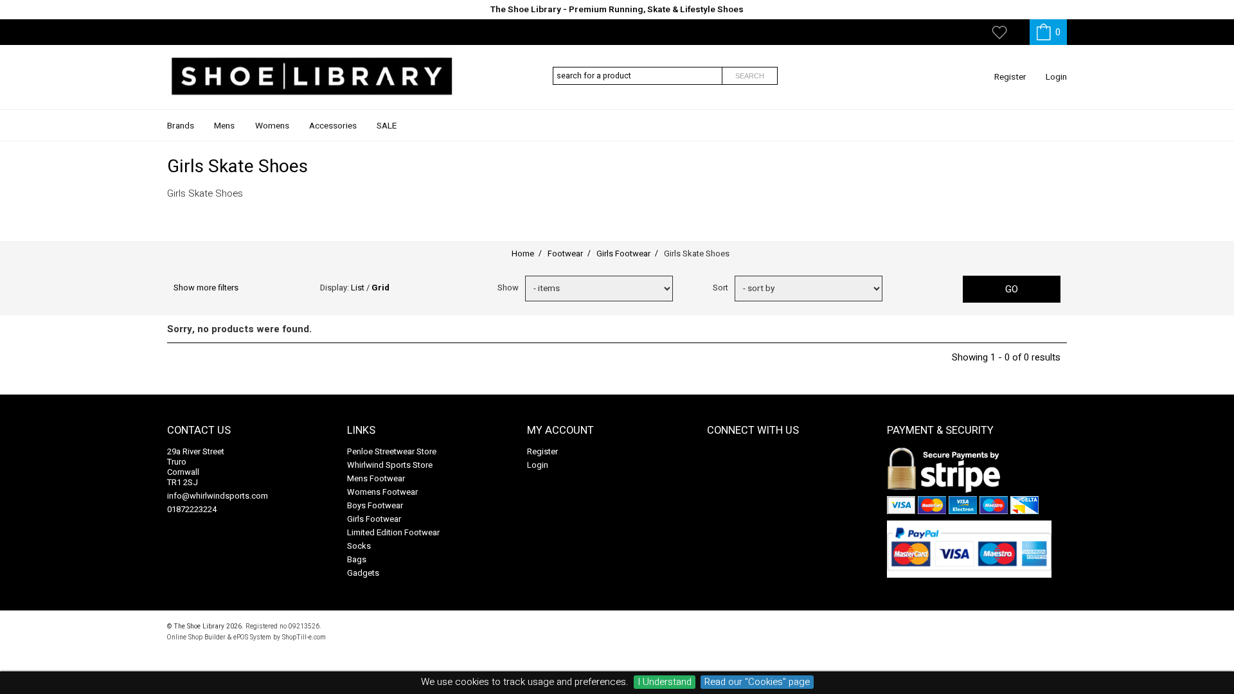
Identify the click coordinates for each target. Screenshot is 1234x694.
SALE (387, 126)
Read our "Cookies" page (757, 682)
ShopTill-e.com (304, 637)
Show (508, 287)
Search (749, 76)
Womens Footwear (382, 492)
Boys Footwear (375, 505)
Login (1056, 77)
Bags (356, 559)
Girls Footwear (374, 519)
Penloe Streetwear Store (391, 451)
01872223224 (192, 509)
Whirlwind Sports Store (390, 465)
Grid (380, 287)
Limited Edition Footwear (393, 532)
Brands (180, 126)
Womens (272, 126)
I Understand (665, 682)
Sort (720, 287)
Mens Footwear (376, 478)
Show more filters (206, 287)
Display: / (354, 287)
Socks (359, 546)
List (357, 287)
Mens (224, 126)
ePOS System (252, 637)
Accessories (333, 126)
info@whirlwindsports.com (217, 496)
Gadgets (363, 573)
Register (1010, 77)
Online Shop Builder (196, 637)
